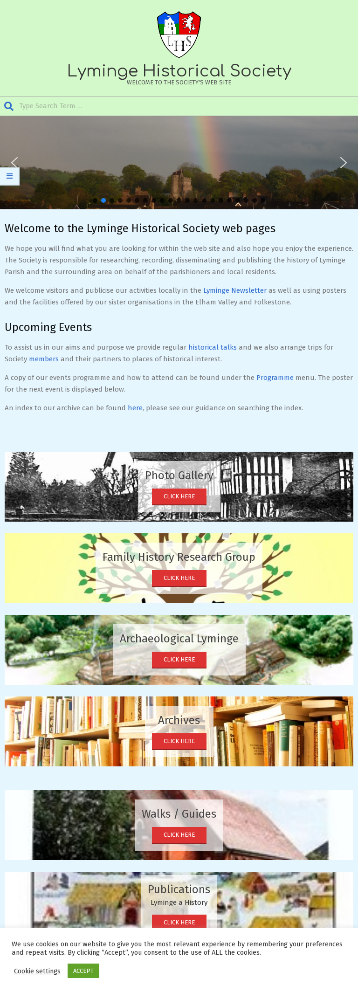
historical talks (212, 347)
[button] (14, 162)
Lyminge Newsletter (235, 290)
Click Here (179, 496)
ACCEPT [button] (83, 970)
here (135, 408)
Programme (275, 377)
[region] (179, 162)
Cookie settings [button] (37, 971)
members (44, 359)
